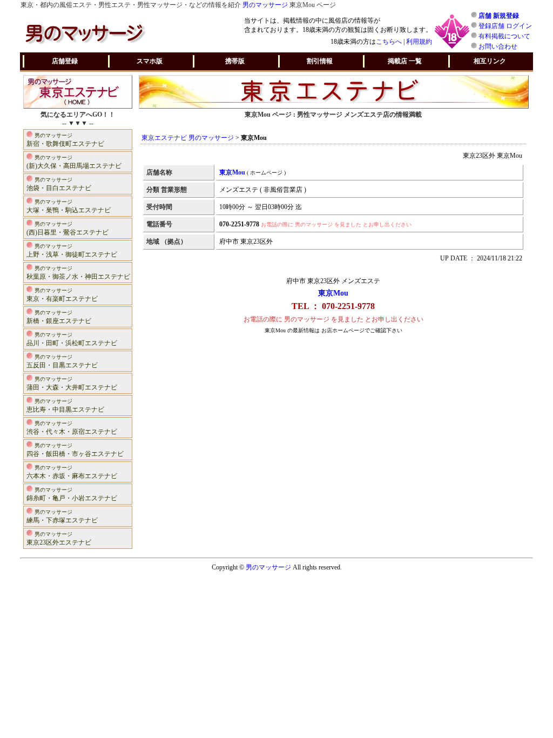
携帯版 (235, 61)
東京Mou (333, 293)
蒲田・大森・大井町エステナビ (71, 383)
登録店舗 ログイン (505, 26)
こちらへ (389, 41)
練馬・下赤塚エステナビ (62, 516)
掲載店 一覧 (405, 61)
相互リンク (490, 61)
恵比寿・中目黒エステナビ (65, 405)
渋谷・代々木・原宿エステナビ (71, 427)
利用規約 (419, 41)
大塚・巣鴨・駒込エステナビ (68, 206)
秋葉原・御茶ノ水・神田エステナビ (78, 272)
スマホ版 (150, 61)
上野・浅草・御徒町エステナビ (71, 250)
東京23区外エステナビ (58, 538)
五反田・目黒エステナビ (62, 361)
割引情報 (320, 61)
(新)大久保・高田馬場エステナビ (74, 162)
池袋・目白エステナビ (58, 184)
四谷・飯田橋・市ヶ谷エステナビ (75, 450)
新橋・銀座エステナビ (58, 317)
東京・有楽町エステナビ (62, 295)
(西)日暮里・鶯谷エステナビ (67, 228)
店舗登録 (65, 61)
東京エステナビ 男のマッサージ (187, 138)
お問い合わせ (497, 46)
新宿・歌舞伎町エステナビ (65, 139)
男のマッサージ (265, 5)
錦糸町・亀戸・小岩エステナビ (71, 494)
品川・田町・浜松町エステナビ (71, 339)
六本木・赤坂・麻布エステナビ (71, 472)
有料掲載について (504, 36)
